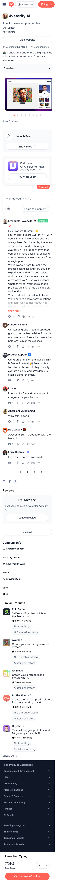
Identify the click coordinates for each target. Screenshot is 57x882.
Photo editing (21, 626)
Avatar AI (17, 639)
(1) (12, 346)
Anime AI (17, 670)
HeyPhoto (18, 726)
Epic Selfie (18, 609)
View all (27, 532)
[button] (5, 221)
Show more (25, 146)
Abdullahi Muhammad (21, 410)
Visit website (27, 39)
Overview (9, 68)
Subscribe (27, 4)
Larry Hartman (16, 452)
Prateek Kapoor (17, 354)
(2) (13, 316)
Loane (12, 388)
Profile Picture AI (22, 695)
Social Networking (24, 749)
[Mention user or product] (8, 208)
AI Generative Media (16, 46)
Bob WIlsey (15, 429)
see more (8, 60)
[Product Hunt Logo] (11, 4)
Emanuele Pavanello (20, 220)
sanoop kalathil (17, 324)
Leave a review (27, 517)
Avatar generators (40, 46)
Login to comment (35, 209)
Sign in (48, 4)
